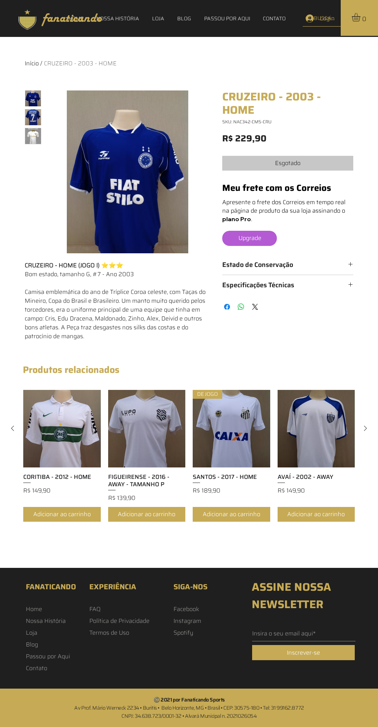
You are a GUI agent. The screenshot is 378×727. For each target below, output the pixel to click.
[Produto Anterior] (12, 428)
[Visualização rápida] (62, 428)
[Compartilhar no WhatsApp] (241, 306)
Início (32, 63)
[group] (189, 456)
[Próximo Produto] (365, 428)
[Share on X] (255, 306)
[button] (361, 17)
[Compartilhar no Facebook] (227, 306)
